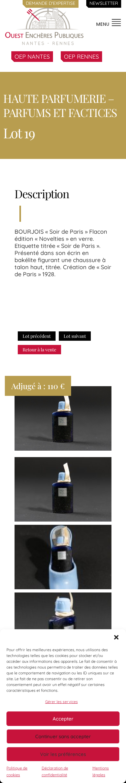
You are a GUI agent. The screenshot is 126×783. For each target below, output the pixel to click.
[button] (116, 637)
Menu (103, 24)
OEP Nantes (32, 56)
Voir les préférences (63, 754)
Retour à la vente (39, 350)
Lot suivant (75, 336)
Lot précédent (37, 336)
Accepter (63, 719)
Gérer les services (61, 701)
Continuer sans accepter (63, 736)
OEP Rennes (81, 56)
